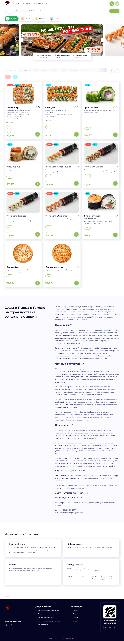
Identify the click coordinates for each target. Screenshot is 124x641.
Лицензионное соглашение (47, 614)
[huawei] (114, 627)
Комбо (44, 70)
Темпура (62, 70)
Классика (84, 70)
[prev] (21, 40)
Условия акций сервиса (46, 617)
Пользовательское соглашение (48, 610)
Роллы (53, 70)
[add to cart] (37, 134)
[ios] (105, 627)
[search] (111, 70)
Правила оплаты (43, 624)
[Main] (7, 3)
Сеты (36, 70)
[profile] (111, 3)
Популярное (26, 70)
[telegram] (11, 625)
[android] (110, 627)
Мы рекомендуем (12, 70)
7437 (49, 3)
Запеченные (73, 70)
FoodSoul (72, 638)
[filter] (117, 70)
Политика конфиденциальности (49, 621)
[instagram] (6, 625)
